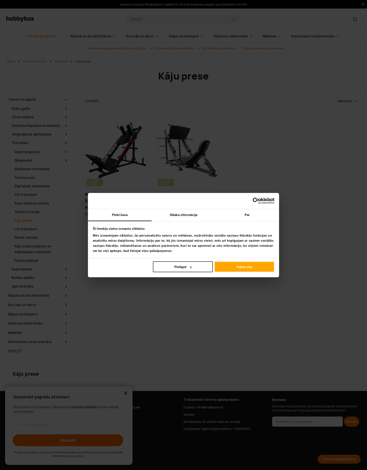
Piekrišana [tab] (120, 214)
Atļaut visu (244, 267)
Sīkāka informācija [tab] (183, 214)
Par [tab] (247, 214)
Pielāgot (180, 267)
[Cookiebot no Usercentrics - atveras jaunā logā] (255, 201)
